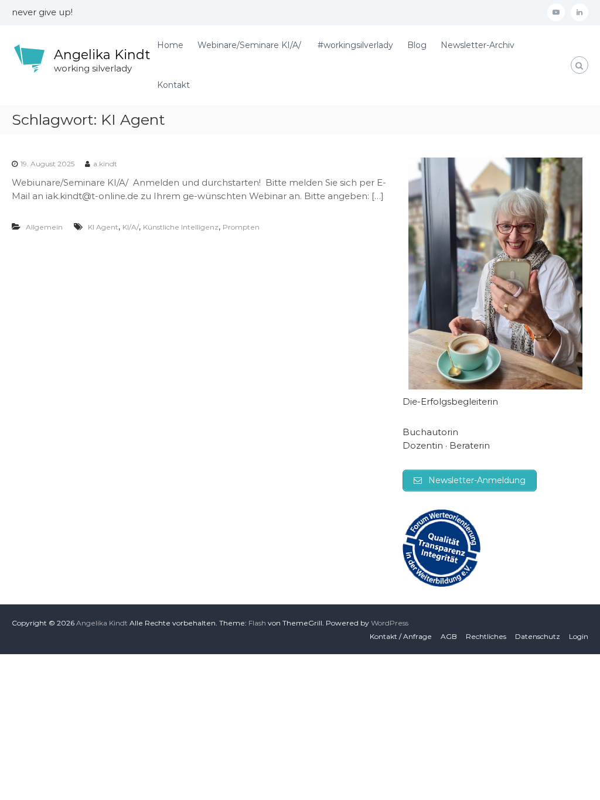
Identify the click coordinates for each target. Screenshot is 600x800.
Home (170, 45)
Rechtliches (486, 636)
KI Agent (103, 227)
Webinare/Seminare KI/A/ (250, 45)
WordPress (389, 622)
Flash (257, 622)
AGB (449, 636)
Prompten (241, 227)
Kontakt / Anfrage (401, 636)
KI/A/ (130, 227)
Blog (417, 45)
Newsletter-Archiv (477, 45)
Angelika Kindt (102, 55)
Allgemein (44, 227)
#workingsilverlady (355, 45)
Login (578, 636)
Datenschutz (537, 636)
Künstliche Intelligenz (181, 227)
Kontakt (173, 85)
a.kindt (105, 163)
